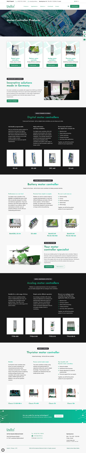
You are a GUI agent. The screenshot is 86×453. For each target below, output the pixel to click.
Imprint (8, 448)
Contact (57, 6)
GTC (16, 448)
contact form (39, 438)
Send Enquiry (75, 6)
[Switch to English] (76, 1)
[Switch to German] (78, 1)
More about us (60, 266)
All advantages (49, 266)
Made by (73, 448)
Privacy (12, 448)
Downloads (50, 6)
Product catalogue (12, 101)
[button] (78, 224)
